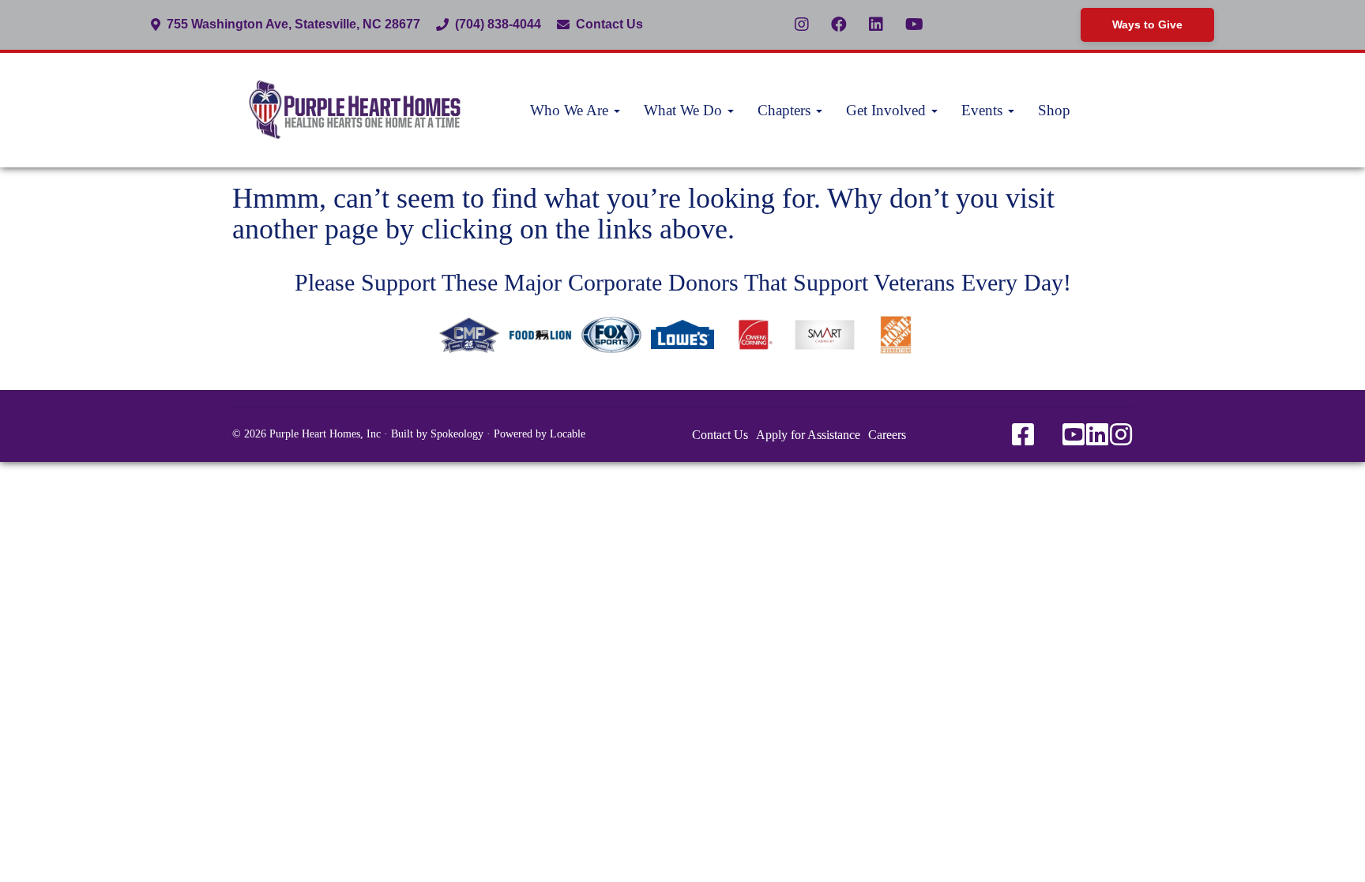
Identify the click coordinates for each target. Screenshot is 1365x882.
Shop (1054, 110)
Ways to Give (1147, 24)
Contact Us (609, 24)
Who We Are (571, 110)
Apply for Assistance (808, 434)
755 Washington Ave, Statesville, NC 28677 (293, 24)
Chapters (786, 110)
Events (983, 110)
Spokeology (457, 434)
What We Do (685, 110)
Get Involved (888, 110)
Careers (887, 434)
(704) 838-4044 (498, 24)
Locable (567, 434)
